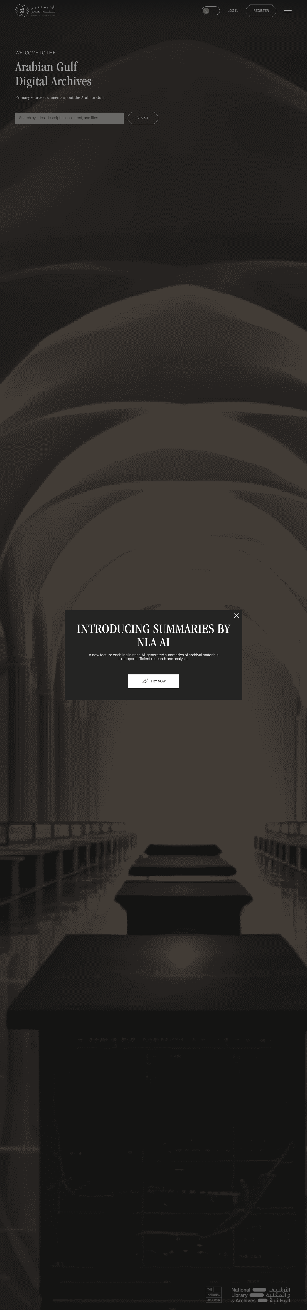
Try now (158, 681)
